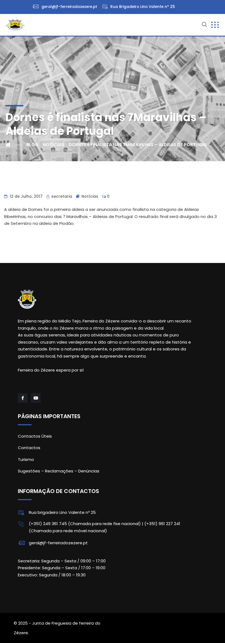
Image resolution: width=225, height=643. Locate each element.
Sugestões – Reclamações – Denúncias (58, 471)
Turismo (26, 459)
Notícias (89, 196)
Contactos (29, 448)
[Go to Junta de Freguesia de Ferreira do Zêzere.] (13, 145)
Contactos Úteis (35, 436)
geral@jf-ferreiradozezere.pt (58, 543)
